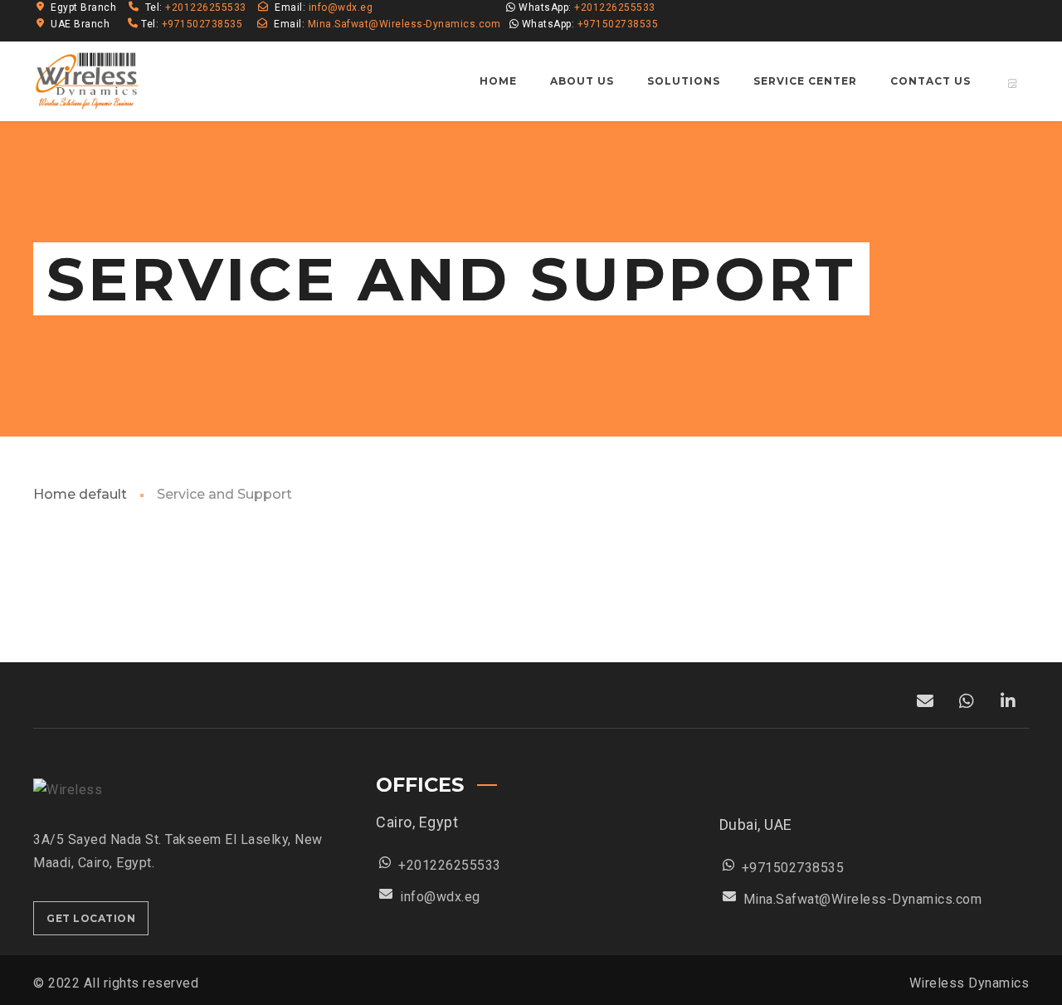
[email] (1014, 20)
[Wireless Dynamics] (88, 81)
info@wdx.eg (341, 7)
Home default (80, 494)
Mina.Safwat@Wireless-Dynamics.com (404, 24)
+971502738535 (202, 24)
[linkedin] (984, 20)
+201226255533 (207, 7)
